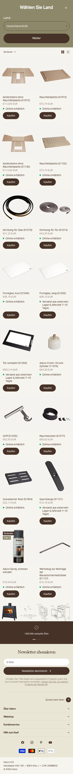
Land (7, 18)
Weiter (36, 38)
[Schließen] (65, 7)
